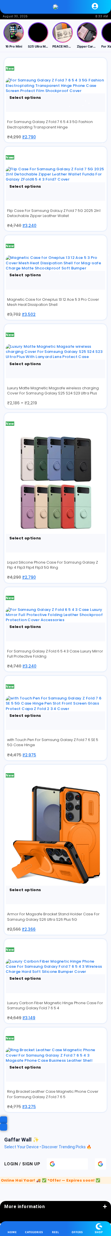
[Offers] (77, 1226)
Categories (34, 1232)
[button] (16, 6)
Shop (99, 1232)
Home (12, 1232)
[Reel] (55, 1226)
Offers (77, 1232)
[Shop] (99, 1226)
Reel (55, 1232)
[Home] (12, 1226)
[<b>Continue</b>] (100, 1164)
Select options (25, 97)
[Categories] (34, 1226)
